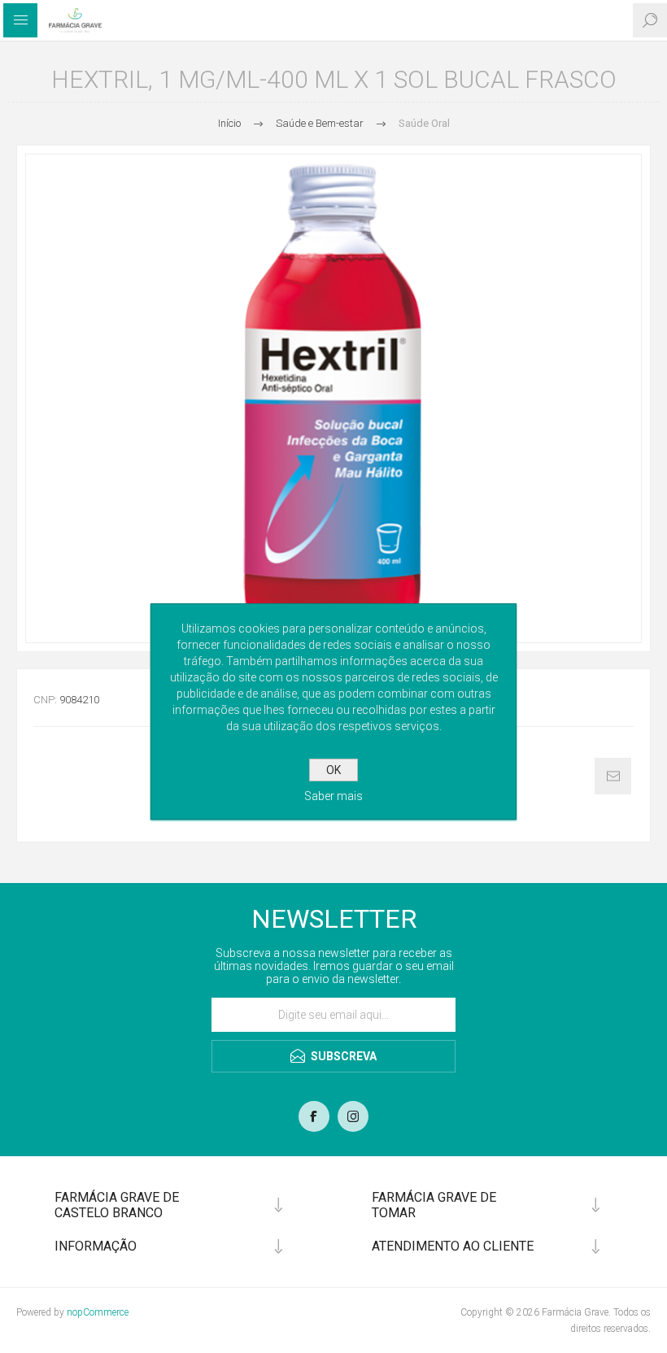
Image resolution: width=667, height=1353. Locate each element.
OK (333, 770)
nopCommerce (98, 1312)
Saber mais (333, 796)
